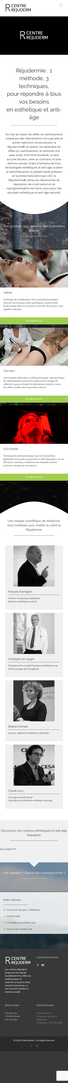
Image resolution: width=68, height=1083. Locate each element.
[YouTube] (42, 965)
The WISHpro (11, 1019)
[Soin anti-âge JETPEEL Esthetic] (34, 250)
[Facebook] (37, 965)
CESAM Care (11, 1013)
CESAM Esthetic (12, 1016)
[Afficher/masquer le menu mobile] (61, 5)
